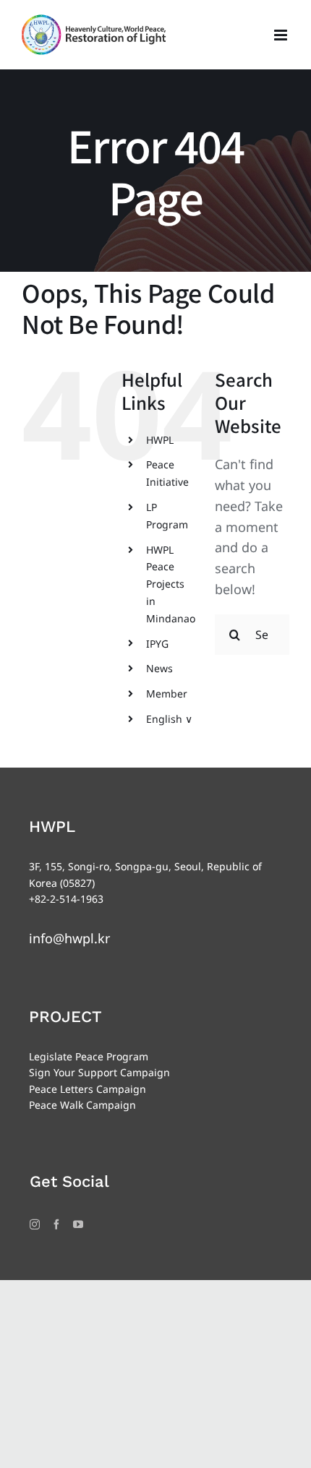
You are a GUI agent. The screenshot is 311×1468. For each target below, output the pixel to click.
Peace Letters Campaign (87, 1089)
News (159, 668)
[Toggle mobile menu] (281, 35)
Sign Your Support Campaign (99, 1072)
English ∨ (169, 719)
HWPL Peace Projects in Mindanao (170, 584)
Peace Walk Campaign (82, 1105)
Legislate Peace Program (88, 1056)
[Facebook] (56, 1224)
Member (166, 693)
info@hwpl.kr (69, 938)
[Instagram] (35, 1224)
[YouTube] (78, 1224)
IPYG (157, 644)
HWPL (160, 440)
